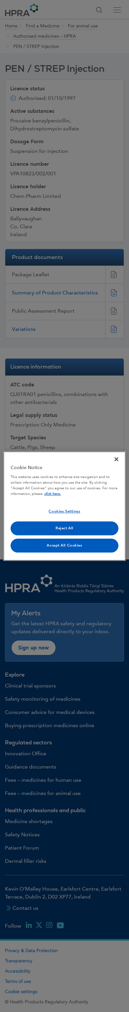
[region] (64, 506)
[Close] (116, 459)
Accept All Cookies (64, 545)
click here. (52, 494)
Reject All (64, 528)
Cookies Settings (64, 511)
